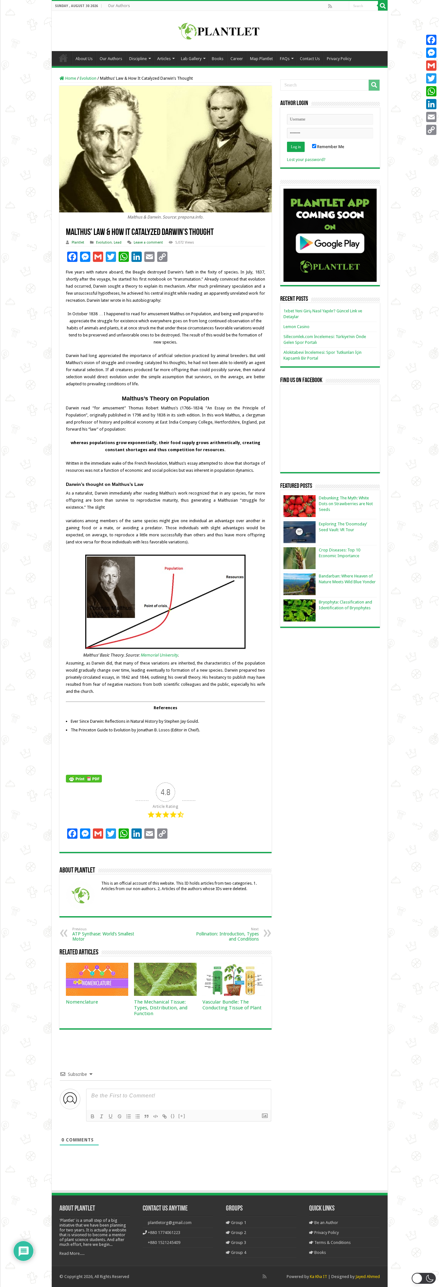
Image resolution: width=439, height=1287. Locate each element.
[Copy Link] (431, 129)
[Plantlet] (219, 30)
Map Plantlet (261, 58)
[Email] (431, 117)
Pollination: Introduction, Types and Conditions (227, 934)
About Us (84, 58)
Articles (164, 58)
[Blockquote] (146, 1116)
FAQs (285, 58)
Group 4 (238, 1252)
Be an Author (325, 1222)
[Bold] (92, 1116)
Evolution (88, 78)
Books (217, 58)
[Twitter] (431, 78)
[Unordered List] (137, 1116)
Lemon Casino (296, 326)
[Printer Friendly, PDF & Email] (84, 778)
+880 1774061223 (164, 1232)
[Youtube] (344, 6)
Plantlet (78, 242)
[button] (424, 1278)
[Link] (164, 1116)
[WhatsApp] (431, 91)
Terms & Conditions (332, 1242)
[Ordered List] (128, 1116)
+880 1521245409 (164, 1242)
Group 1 (238, 1222)
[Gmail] (431, 65)
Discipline (138, 58)
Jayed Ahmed (367, 1276)
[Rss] (330, 6)
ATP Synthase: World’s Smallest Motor (103, 934)
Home (63, 58)
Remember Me (330, 146)
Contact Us (310, 58)
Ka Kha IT (318, 1276)
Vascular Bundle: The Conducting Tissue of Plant (232, 1005)
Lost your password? (306, 159)
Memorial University (159, 655)
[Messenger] (431, 52)
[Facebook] (337, 6)
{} (173, 1115)
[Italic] (101, 1116)
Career (236, 58)
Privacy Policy (339, 58)
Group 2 (238, 1232)
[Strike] (119, 1116)
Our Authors (119, 6)
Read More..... (72, 1253)
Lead (117, 242)
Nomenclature (82, 1002)
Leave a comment (148, 242)
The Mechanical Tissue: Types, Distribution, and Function (160, 1007)
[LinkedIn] (431, 104)
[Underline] (110, 1116)
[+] (181, 1115)
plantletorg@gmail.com (170, 1222)
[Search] (383, 6)
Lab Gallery (191, 58)
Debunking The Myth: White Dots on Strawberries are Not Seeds (346, 504)
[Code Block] (155, 1116)
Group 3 (238, 1242)
